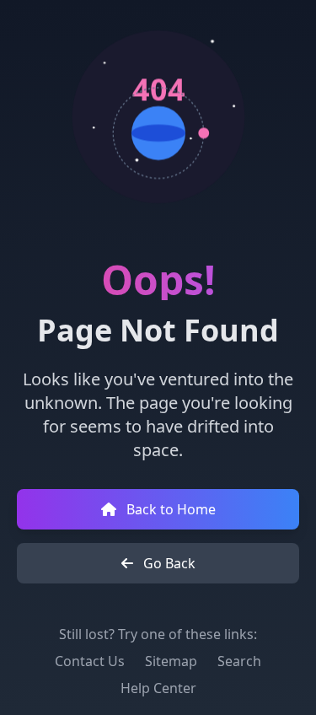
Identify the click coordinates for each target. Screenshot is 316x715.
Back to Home (169, 509)
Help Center (158, 688)
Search (239, 661)
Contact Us (90, 661)
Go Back (167, 563)
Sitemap (171, 661)
